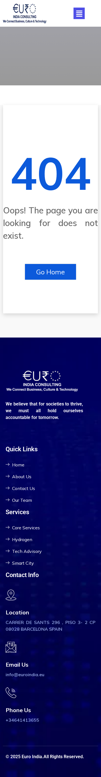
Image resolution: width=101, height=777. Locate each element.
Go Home (50, 272)
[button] (79, 13)
